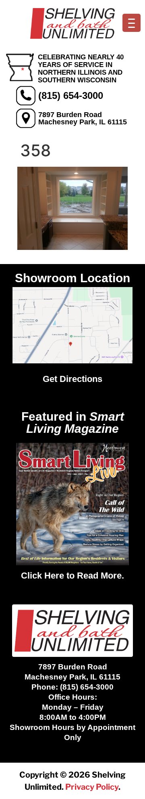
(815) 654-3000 (70, 95)
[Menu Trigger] (131, 23)
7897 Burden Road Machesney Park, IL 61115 (82, 118)
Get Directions (72, 379)
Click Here (42, 575)
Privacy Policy (91, 787)
